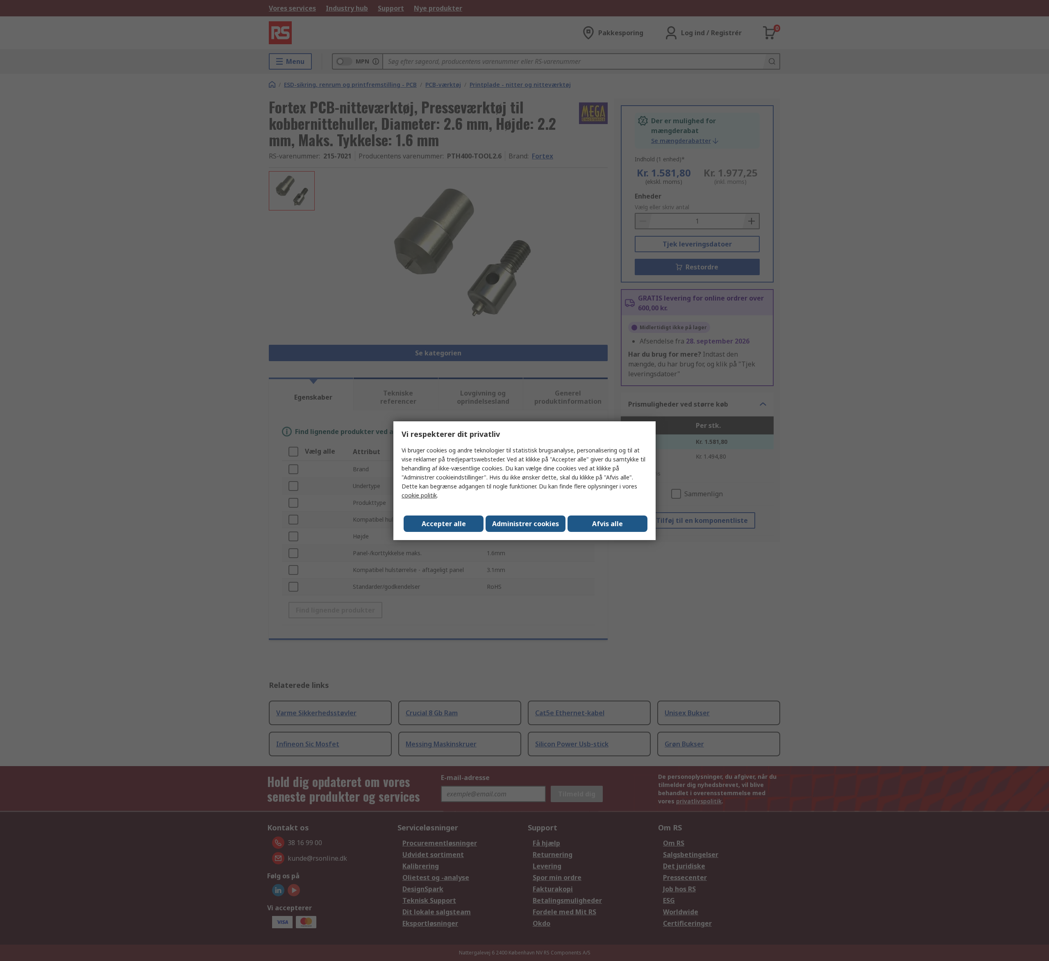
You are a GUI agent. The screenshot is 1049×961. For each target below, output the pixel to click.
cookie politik (419, 495)
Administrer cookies (525, 523)
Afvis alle (607, 523)
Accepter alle (444, 523)
